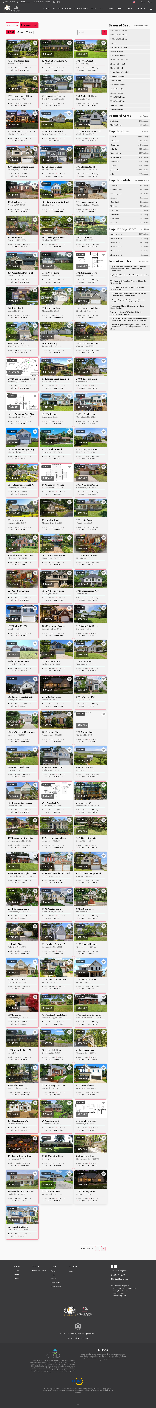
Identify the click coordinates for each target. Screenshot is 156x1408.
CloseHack (84, 1338)
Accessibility (55, 1282)
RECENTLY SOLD (97, 9)
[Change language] (134, 2)
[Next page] (103, 1248)
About (17, 1266)
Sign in (150, 2)
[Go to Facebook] (54, 2)
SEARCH (46, 9)
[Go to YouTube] (58, 2)
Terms (53, 1275)
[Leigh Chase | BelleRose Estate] (78, 1311)
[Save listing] (35, 43)
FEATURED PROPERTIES (62, 9)
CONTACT (142, 9)
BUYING (111, 9)
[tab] (10, 32)
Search (35, 1266)
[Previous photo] (8, 49)
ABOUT (130, 9)
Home (16, 1271)
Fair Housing (56, 1286)
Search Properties (39, 1271)
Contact (17, 1278)
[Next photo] (36, 49)
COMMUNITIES (80, 9)
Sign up (143, 2)
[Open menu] (151, 9)
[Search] (104, 32)
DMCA (53, 1279)
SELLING (121, 9)
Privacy (53, 1271)
